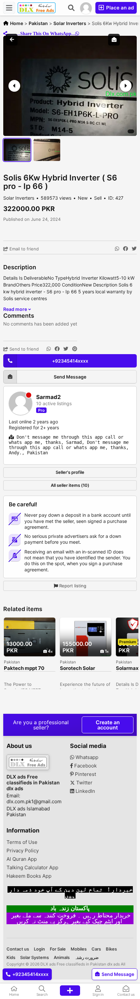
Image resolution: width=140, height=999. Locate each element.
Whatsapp (86, 757)
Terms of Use (22, 842)
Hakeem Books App (29, 876)
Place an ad (119, 8)
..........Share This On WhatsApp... (41, 33)
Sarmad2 (48, 397)
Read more (15, 309)
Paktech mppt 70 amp (24, 668)
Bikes (111, 949)
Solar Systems (34, 957)
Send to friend (23, 349)
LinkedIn (84, 791)
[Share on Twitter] (134, 248)
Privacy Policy (23, 851)
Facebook (85, 766)
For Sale (58, 949)
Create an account (108, 725)
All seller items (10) (70, 485)
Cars (96, 949)
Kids (11, 957)
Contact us (18, 949)
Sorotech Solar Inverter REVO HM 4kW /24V (81, 668)
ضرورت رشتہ (87, 957)
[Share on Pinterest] (74, 349)
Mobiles (79, 949)
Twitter (83, 783)
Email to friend (23, 248)
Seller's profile (70, 472)
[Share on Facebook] (125, 248)
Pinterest (85, 774)
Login (39, 949)
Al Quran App (22, 859)
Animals (62, 957)
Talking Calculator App (32, 868)
